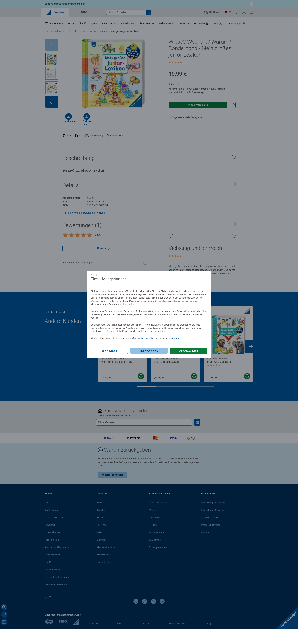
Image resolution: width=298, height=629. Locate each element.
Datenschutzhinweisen (144, 338)
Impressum (174, 338)
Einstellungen (109, 350)
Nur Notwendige (149, 350)
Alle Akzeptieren (188, 350)
